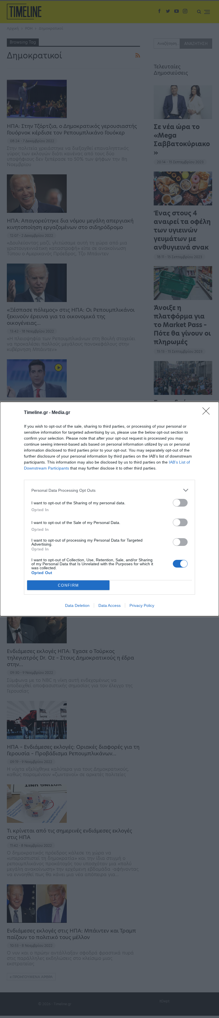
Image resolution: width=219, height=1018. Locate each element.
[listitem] (109, 490)
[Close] (207, 412)
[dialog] (109, 509)
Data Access (109, 605)
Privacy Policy (141, 605)
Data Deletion (77, 605)
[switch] (180, 503)
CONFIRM (68, 585)
